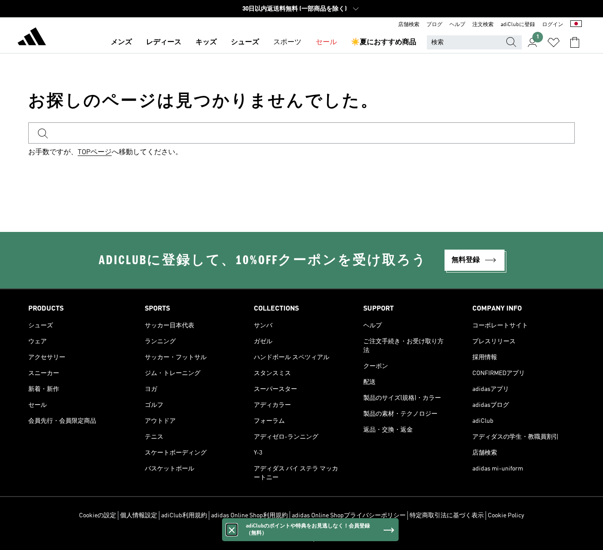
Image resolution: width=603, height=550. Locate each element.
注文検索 (483, 24)
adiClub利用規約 (184, 515)
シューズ (245, 42)
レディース (163, 42)
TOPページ (95, 152)
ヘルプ (457, 24)
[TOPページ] (32, 38)
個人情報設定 (138, 515)
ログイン (552, 24)
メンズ (121, 42)
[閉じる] (231, 529)
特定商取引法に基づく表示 (447, 515)
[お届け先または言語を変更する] (576, 25)
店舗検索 (408, 24)
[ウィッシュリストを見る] (553, 42)
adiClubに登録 (518, 24)
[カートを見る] (574, 42)
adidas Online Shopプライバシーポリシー (349, 515)
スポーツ (287, 42)
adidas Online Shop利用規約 (249, 515)
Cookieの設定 (97, 515)
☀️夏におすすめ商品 (383, 42)
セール (326, 42)
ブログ (434, 24)
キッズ (206, 42)
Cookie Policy (506, 515)
